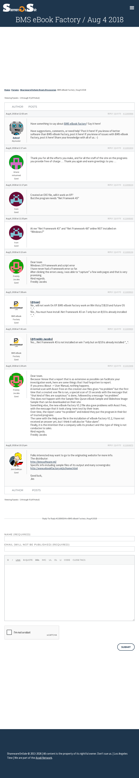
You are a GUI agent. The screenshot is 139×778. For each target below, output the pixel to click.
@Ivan (35, 302)
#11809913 (128, 292)
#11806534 (128, 185)
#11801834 (128, 148)
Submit (126, 647)
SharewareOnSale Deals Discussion (38, 89)
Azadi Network (44, 757)
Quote (117, 113)
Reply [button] (110, 113)
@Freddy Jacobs (41, 339)
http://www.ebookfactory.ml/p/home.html (54, 468)
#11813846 (128, 365)
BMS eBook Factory (75, 123)
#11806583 (128, 218)
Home (7, 89)
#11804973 (128, 445)
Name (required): (17, 534)
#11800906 (128, 113)
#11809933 (128, 329)
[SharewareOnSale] (20, 7)
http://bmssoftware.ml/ (43, 461)
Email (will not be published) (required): (37, 544)
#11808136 (128, 252)
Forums (15, 89)
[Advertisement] (69, 58)
